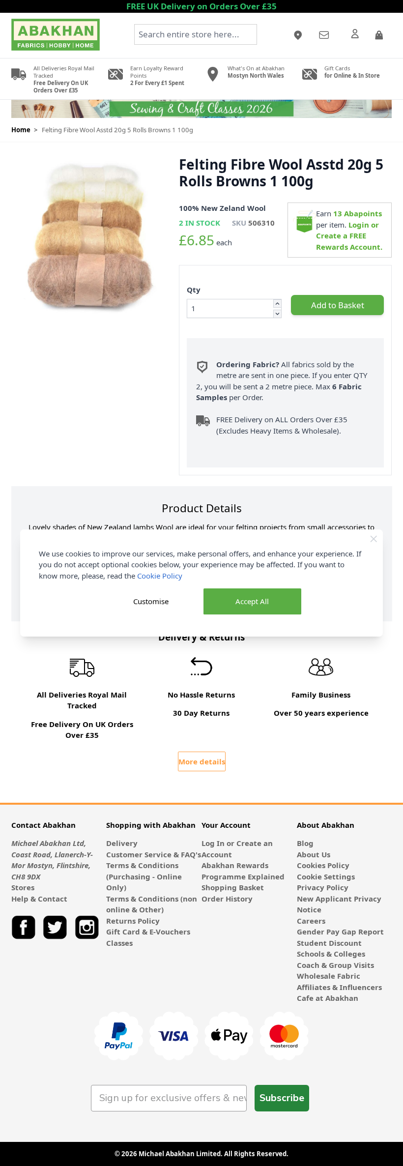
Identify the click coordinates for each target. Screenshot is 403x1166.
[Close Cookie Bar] (373, 539)
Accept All (252, 601)
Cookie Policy (159, 576)
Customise (151, 601)
